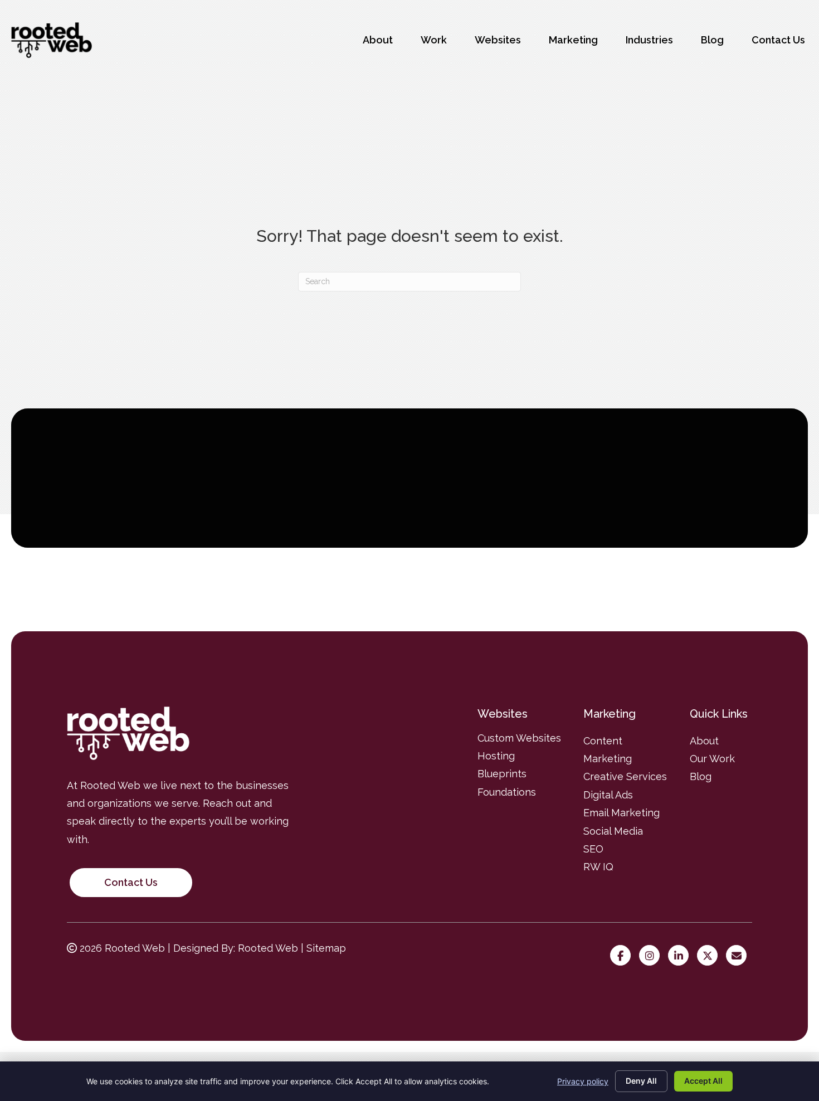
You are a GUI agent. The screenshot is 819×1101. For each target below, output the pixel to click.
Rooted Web (268, 948)
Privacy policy (582, 1081)
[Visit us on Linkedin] (681, 956)
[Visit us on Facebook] (623, 956)
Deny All (641, 1080)
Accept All (703, 1080)
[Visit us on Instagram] (652, 956)
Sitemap (326, 948)
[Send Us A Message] (739, 956)
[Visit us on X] (710, 956)
